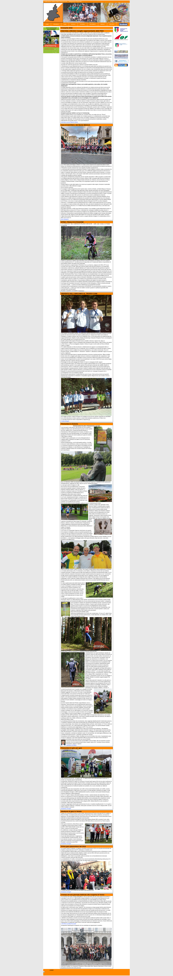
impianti (102, 24)
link (89, 419)
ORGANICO (56, 24)
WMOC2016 (99, 578)
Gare (65, 24)
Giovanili (82, 24)
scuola (73, 24)
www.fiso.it (81, 290)
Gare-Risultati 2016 (89, 890)
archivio (111, 24)
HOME (47, 24)
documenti (93, 24)
